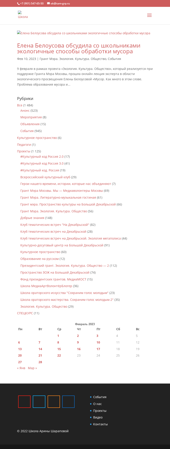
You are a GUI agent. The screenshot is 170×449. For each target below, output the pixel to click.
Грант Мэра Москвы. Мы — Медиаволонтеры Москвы (61, 190)
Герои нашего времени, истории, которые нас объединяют (65, 184)
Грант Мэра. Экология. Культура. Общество (73, 59)
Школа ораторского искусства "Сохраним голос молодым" (64, 293)
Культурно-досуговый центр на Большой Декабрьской (61, 245)
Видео (97, 417)
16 (79, 349)
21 (40, 355)
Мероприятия (31, 117)
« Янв (21, 368)
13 (20, 349)
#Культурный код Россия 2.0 (42, 156)
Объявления (30, 124)
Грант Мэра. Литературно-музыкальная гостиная (58, 197)
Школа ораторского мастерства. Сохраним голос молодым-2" (67, 299)
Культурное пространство (37, 138)
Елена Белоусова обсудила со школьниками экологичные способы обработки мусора (78, 48)
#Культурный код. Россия (39, 170)
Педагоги (24, 144)
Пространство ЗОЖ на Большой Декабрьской (54, 272)
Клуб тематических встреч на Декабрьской (53, 231)
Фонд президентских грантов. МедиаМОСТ (53, 279)
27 (20, 362)
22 (59, 355)
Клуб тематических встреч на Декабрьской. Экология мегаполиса (70, 238)
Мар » (32, 368)
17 (98, 349)
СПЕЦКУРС (25, 313)
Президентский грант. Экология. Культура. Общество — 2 (64, 265)
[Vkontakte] (68, 401)
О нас (97, 404)
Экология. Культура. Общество (43, 306)
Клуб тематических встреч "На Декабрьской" (54, 225)
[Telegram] (39, 401)
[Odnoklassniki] (53, 401)
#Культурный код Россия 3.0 (42, 163)
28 (40, 362)
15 (59, 349)
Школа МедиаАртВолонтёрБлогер (46, 286)
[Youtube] (24, 401)
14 (40, 349)
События (114, 59)
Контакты (100, 424)
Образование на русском (39, 259)
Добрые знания (32, 218)
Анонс (25, 110)
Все (19, 105)
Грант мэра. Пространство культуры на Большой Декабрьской (68, 204)
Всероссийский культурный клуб (45, 177)
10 (98, 342)
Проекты (23, 151)
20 (20, 355)
